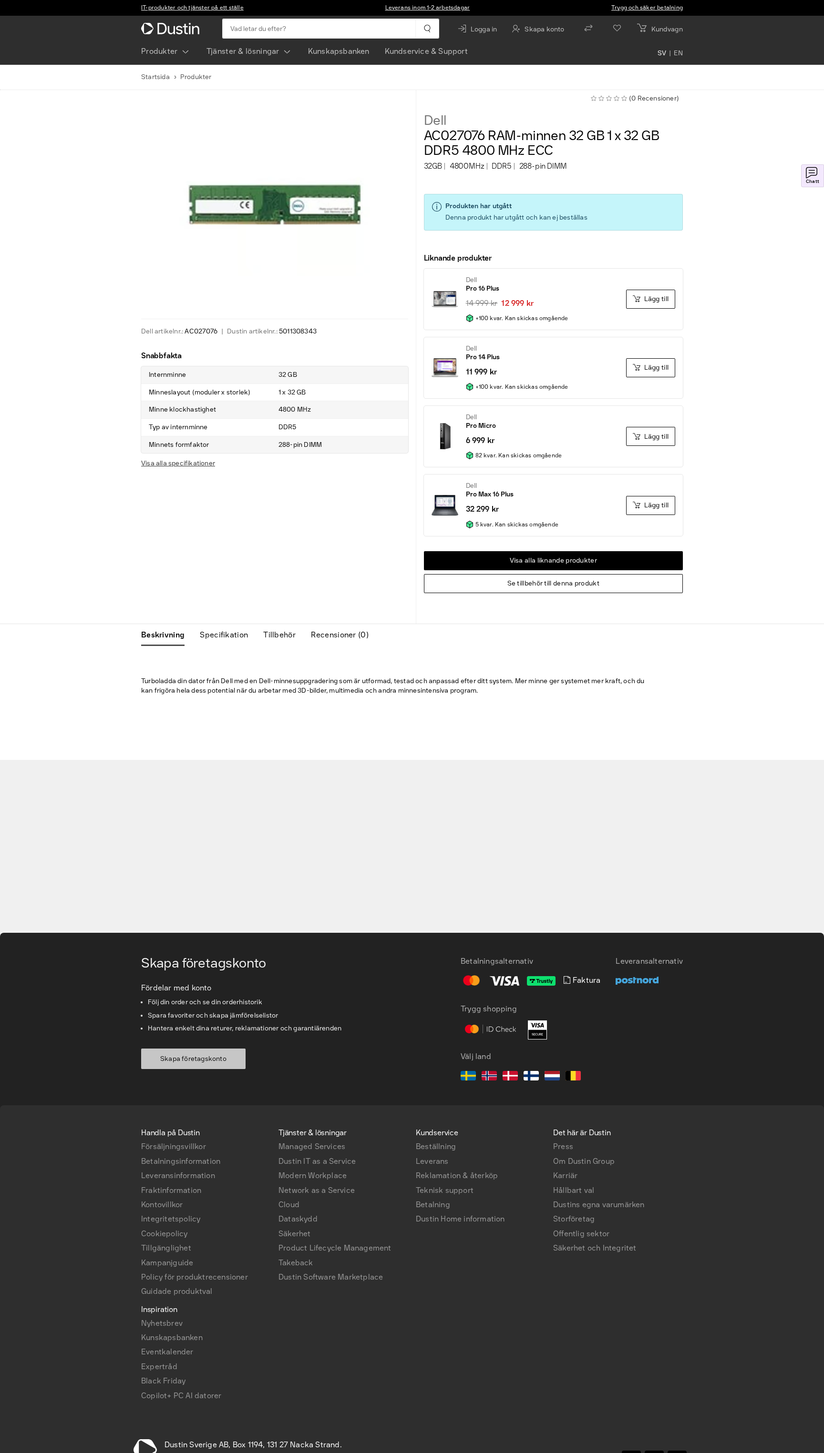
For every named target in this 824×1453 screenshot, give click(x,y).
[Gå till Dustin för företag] (172, 28)
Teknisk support (445, 1190)
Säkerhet (294, 1233)
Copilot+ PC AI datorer (181, 1395)
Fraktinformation (171, 1190)
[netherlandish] (552, 1077)
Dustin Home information (460, 1218)
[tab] (166, 635)
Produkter (159, 51)
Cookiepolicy (164, 1233)
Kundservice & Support (426, 51)
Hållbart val (573, 1190)
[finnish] (531, 1077)
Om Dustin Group (584, 1161)
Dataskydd (298, 1218)
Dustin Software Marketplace (330, 1276)
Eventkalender (167, 1351)
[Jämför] (588, 28)
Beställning (436, 1146)
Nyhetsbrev (162, 1323)
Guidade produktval (177, 1291)
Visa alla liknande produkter (553, 560)
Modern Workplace (312, 1175)
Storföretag (574, 1218)
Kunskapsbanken (339, 51)
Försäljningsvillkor (173, 1146)
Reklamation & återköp (457, 1175)
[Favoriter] (617, 28)
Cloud (288, 1204)
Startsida (155, 77)
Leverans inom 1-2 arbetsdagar (427, 7)
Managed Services (311, 1146)
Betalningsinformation (180, 1161)
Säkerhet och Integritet (595, 1247)
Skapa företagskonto (193, 1059)
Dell (435, 120)
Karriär (565, 1175)
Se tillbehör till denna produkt (553, 583)
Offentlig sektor (581, 1233)
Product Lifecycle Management (334, 1247)
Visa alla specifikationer (178, 463)
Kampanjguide (167, 1262)
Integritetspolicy (170, 1218)
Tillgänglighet (166, 1247)
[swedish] (468, 1077)
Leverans (432, 1161)
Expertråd (159, 1366)
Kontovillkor (162, 1204)
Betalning (433, 1204)
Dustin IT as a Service (317, 1161)
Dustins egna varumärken (599, 1204)
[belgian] (573, 1077)
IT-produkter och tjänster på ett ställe (192, 7)
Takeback (295, 1262)
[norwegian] (489, 1077)
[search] (427, 28)
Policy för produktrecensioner (194, 1276)
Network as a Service (316, 1190)
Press (563, 1146)
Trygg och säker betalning (647, 7)
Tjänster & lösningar (242, 51)
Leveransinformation (178, 1175)
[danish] (510, 1077)
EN (678, 53)
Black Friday (163, 1380)
